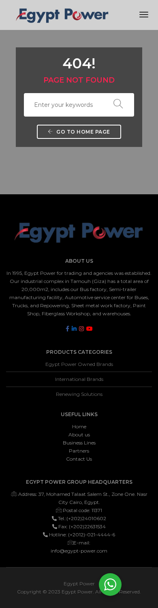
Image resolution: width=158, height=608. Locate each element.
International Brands (79, 379)
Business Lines (79, 443)
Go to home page (82, 132)
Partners (79, 451)
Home (79, 426)
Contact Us (79, 459)
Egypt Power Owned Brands (79, 364)
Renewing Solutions (79, 394)
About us (79, 435)
